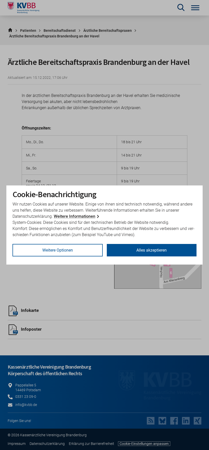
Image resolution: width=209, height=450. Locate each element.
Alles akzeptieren (151, 250)
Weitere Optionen (57, 250)
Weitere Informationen (74, 216)
